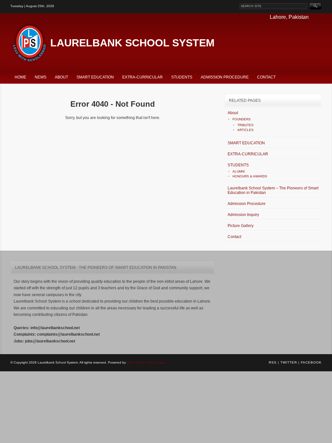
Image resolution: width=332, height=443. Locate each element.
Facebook (311, 362)
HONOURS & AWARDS (249, 176)
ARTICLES (245, 130)
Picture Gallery (241, 225)
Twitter (288, 362)
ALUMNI (238, 171)
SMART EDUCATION (95, 77)
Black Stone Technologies (146, 362)
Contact (266, 77)
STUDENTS (181, 77)
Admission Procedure (225, 77)
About (61, 77)
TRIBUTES (245, 125)
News (40, 77)
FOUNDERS (241, 119)
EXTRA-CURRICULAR (142, 77)
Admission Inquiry (243, 214)
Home (20, 77)
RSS (273, 362)
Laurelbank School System (132, 43)
